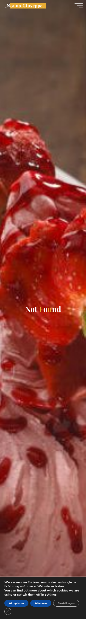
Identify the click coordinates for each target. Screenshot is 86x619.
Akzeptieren (16, 603)
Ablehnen (41, 603)
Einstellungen (66, 603)
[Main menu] (79, 5)
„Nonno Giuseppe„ (25, 5)
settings (51, 595)
